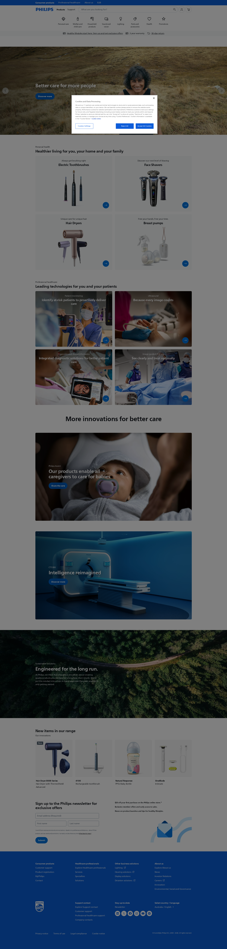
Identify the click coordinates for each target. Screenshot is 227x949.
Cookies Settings (84, 126)
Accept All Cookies (145, 126)
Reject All (124, 126)
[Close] (154, 98)
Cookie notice (96, 118)
